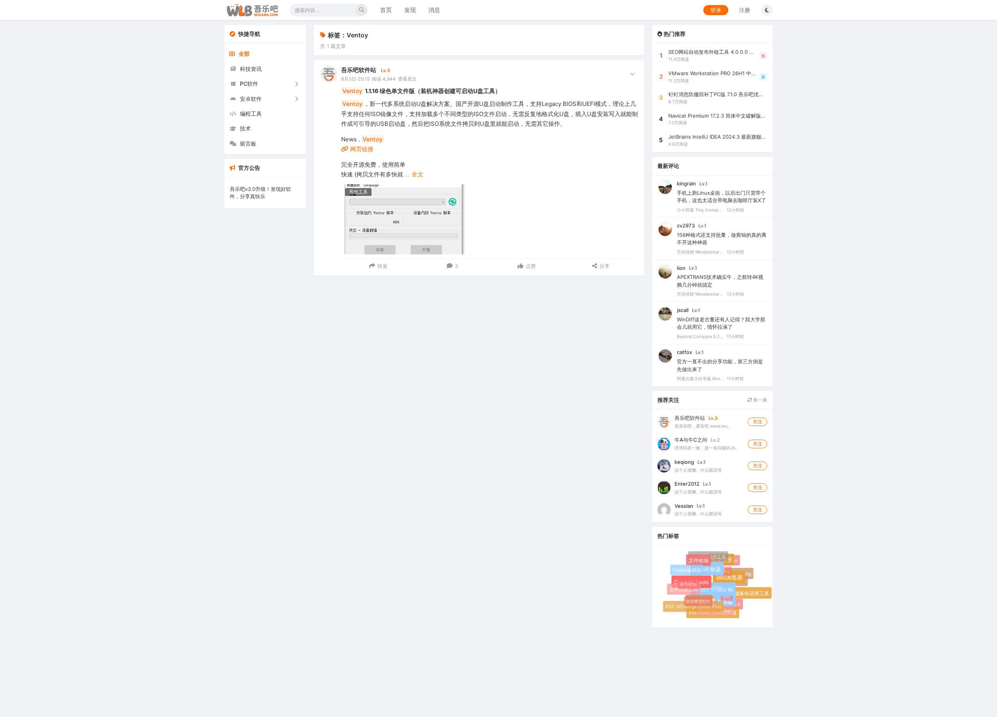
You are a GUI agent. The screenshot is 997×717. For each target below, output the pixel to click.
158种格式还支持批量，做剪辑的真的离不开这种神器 (721, 239)
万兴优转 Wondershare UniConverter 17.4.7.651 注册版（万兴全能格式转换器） (700, 252)
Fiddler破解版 (687, 570)
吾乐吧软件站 (358, 70)
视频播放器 (711, 572)
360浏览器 (732, 581)
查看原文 (407, 79)
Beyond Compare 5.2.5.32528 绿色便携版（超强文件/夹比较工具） (700, 336)
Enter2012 (687, 484)
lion (681, 268)
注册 (744, 10)
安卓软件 (251, 98)
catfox (684, 352)
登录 (715, 10)
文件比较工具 (684, 590)
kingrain (686, 183)
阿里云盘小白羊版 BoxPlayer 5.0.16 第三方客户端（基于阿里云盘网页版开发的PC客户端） (700, 378)
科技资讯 (251, 68)
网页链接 (361, 149)
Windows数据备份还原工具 (739, 594)
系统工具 (358, 192)
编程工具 (251, 113)
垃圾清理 (723, 562)
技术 (245, 128)
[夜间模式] (767, 10)
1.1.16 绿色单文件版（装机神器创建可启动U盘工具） (421, 91)
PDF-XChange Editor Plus (693, 607)
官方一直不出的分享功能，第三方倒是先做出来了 (720, 365)
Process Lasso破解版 (713, 614)
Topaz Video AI (717, 593)
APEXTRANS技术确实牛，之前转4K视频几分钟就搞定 (720, 281)
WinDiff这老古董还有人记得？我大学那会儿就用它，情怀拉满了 (721, 323)
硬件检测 (686, 582)
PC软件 (249, 83)
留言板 (248, 143)
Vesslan (684, 506)
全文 (417, 174)
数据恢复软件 (695, 598)
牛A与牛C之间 (691, 440)
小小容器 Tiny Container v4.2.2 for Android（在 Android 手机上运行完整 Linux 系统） (700, 210)
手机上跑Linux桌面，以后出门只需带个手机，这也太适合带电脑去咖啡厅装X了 (721, 197)
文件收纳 (700, 562)
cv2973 (686, 225)
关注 (757, 422)
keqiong (684, 462)
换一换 (759, 400)
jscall (683, 310)
